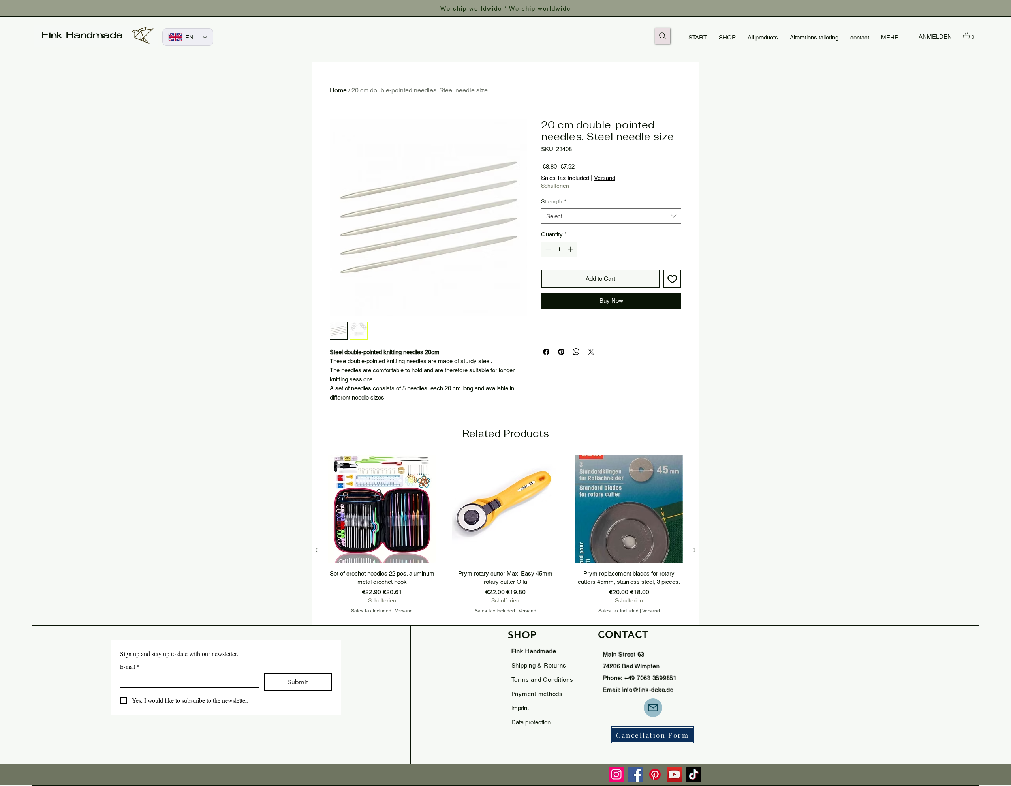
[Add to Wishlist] (672, 279)
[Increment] (571, 249)
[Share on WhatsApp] (576, 351)
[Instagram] (616, 774)
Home (338, 90)
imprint (520, 708)
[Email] (653, 707)
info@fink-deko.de (648, 690)
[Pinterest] (655, 774)
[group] (505, 550)
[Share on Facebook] (546, 351)
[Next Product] (694, 550)
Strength (553, 201)
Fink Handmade (82, 36)
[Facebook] (635, 774)
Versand (604, 177)
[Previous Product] (316, 550)
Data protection (531, 722)
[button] (970, 35)
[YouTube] (674, 774)
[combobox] (611, 216)
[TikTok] (693, 774)
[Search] (662, 36)
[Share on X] (591, 351)
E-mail (130, 666)
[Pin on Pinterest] (561, 351)
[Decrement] (547, 249)
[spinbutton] (559, 249)
